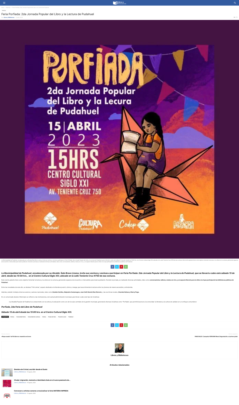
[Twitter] (117, 267)
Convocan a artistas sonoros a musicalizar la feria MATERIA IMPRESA (41, 391)
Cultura (44, 316)
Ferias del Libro (52, 316)
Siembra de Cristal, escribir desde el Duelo (30, 369)
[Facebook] (112, 267)
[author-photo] (119, 352)
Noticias (8, 7)
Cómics (12, 316)
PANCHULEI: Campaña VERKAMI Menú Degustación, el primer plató (216, 336)
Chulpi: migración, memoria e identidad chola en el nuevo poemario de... (42, 380)
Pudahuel (71, 316)
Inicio (2, 7)
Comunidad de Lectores (34, 316)
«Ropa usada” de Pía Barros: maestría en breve (16, 336)
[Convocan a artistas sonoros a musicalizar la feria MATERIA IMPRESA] (7, 394)
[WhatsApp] (126, 267)
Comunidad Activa (21, 316)
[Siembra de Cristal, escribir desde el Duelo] (7, 372)
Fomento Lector (62, 316)
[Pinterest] (121, 267)
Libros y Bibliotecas (9, 17)
